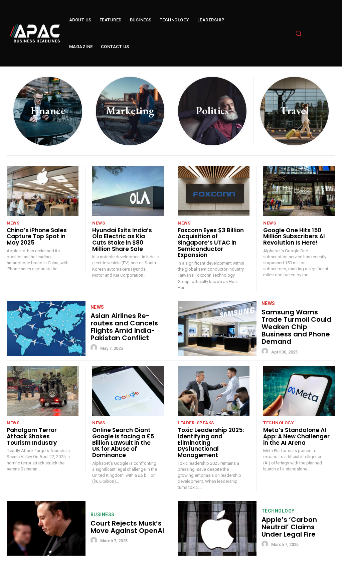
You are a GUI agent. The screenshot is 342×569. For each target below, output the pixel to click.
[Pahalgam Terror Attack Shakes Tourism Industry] (42, 391)
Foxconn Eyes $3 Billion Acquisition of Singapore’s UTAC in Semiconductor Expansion (211, 242)
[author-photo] (95, 347)
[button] (298, 33)
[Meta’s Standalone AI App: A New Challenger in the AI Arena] (299, 391)
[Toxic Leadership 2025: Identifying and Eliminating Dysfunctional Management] (213, 391)
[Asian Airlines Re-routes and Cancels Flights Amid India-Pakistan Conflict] (46, 328)
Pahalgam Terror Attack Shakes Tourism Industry (32, 436)
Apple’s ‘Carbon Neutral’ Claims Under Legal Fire (289, 527)
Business (103, 514)
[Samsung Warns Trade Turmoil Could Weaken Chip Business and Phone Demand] (217, 328)
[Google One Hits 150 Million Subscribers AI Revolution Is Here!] (299, 191)
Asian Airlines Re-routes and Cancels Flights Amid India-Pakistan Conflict (124, 326)
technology (278, 423)
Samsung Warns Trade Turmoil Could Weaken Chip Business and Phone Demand (296, 326)
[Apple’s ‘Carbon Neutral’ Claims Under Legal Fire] (217, 528)
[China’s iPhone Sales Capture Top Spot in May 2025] (42, 191)
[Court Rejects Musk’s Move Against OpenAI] (46, 528)
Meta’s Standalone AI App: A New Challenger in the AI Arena (296, 436)
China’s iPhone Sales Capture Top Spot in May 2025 (37, 236)
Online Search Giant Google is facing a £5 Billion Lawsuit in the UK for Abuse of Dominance (123, 442)
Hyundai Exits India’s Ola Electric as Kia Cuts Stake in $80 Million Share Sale (122, 239)
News (13, 223)
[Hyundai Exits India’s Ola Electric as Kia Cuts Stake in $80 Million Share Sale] (128, 191)
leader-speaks (196, 423)
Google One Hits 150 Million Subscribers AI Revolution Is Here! (294, 236)
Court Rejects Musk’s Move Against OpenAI (127, 527)
